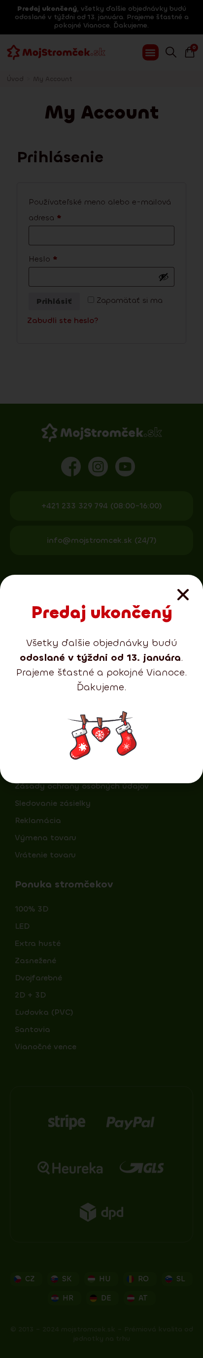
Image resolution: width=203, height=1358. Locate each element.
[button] (183, 595)
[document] (101, 679)
